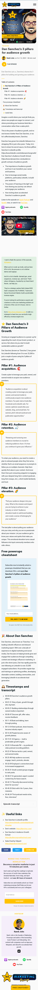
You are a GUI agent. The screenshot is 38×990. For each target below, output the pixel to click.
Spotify (4, 203)
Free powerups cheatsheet (11, 102)
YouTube (24, 203)
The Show (5, 46)
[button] (34, 4)
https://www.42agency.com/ (17, 312)
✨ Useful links (8, 113)
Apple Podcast (24, 200)
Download (30, 850)
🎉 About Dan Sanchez (10, 105)
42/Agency (7, 262)
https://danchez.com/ (24, 829)
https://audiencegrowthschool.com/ (18, 837)
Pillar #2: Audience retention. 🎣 (15, 95)
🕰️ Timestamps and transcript (12, 109)
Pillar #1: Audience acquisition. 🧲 (15, 91)
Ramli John (10, 58)
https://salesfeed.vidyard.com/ (16, 844)
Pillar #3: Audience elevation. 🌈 (15, 98)
